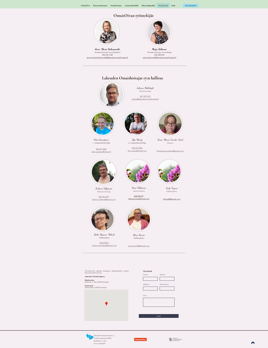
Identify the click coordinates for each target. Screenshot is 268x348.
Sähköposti (146, 284)
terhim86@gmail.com (171, 199)
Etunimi (145, 274)
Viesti (144, 295)
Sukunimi (162, 274)
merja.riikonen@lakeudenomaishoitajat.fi (159, 57)
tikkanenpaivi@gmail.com (138, 199)
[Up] (252, 342)
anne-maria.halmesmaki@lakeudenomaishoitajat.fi (107, 57)
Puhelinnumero (164, 284)
